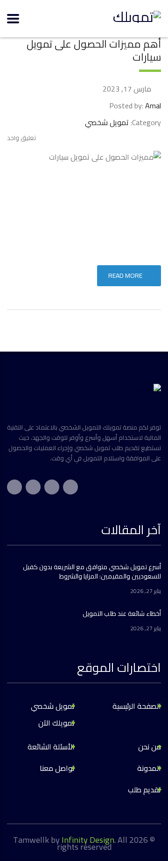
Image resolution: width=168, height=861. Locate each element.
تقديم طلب (144, 789)
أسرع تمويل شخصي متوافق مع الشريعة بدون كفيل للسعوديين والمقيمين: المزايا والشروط (92, 571)
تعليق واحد (21, 137)
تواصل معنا (57, 768)
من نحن (149, 747)
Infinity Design (88, 839)
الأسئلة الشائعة (51, 747)
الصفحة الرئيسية (136, 706)
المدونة (149, 768)
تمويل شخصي (53, 706)
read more (125, 275)
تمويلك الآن (56, 723)
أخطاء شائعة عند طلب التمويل (122, 613)
